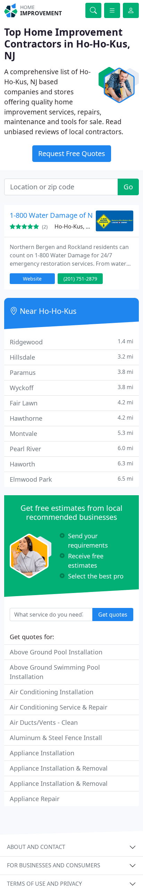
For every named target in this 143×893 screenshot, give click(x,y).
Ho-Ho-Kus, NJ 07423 (81, 226)
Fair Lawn (71, 402)
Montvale (71, 433)
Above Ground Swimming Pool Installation (55, 672)
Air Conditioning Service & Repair (58, 707)
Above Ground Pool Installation (56, 652)
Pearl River (71, 448)
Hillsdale (71, 357)
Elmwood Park (71, 479)
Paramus (71, 372)
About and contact (36, 847)
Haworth (71, 464)
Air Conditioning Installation (51, 692)
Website (32, 278)
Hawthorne (71, 418)
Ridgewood (71, 341)
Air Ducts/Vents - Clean (44, 722)
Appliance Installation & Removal (59, 768)
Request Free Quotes (71, 153)
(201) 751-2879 (80, 278)
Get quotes (112, 614)
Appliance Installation (42, 753)
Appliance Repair (34, 799)
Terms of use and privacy (44, 883)
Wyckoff (71, 387)
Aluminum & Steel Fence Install (56, 737)
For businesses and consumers (53, 865)
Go (128, 186)
